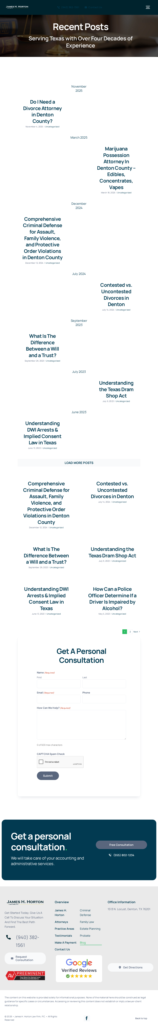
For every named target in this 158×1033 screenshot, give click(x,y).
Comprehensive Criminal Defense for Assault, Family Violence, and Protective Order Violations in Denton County (42, 238)
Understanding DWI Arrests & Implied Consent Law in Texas (42, 433)
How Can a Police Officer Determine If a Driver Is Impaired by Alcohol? (112, 599)
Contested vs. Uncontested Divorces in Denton (116, 295)
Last (84, 677)
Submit (48, 776)
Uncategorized (52, 126)
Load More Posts (79, 463)
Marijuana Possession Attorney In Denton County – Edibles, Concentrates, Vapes (116, 168)
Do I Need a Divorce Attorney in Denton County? (42, 111)
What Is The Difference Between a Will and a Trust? (42, 346)
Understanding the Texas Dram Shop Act (116, 389)
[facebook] (87, 1018)
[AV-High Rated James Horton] (25, 972)
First (39, 677)
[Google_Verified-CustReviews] (79, 957)
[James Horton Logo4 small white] (17, 6)
